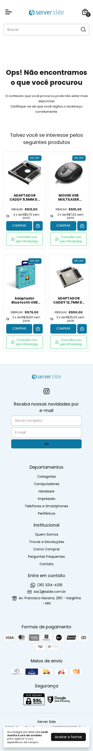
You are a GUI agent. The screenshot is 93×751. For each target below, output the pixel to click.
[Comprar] (38, 226)
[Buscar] (83, 29)
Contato (47, 564)
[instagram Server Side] (46, 391)
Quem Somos (46, 534)
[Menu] (10, 12)
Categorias (46, 476)
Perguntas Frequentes (46, 556)
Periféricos (46, 513)
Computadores (46, 484)
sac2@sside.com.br (50, 591)
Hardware (46, 491)
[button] (24, 239)
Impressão (46, 498)
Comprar (19, 225)
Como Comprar (46, 549)
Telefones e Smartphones (46, 506)
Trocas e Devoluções (46, 541)
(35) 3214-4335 (49, 585)
